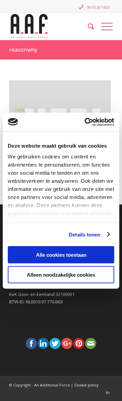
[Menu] (103, 26)
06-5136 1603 (98, 7)
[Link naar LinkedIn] (108, 392)
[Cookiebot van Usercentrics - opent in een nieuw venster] (86, 122)
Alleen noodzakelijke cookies (61, 274)
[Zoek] (87, 26)
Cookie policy (86, 384)
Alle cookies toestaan (61, 255)
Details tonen (84, 234)
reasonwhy (23, 49)
